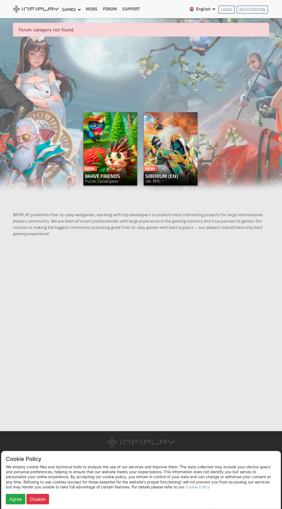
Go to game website (169, 180)
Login (226, 9)
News (91, 9)
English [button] (203, 9)
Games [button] (69, 9)
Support (131, 9)
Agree (15, 499)
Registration (252, 9)
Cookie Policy (197, 487)
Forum (110, 9)
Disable (37, 499)
